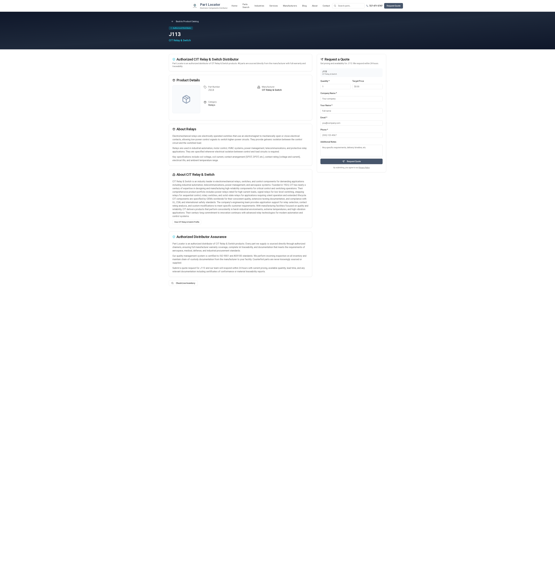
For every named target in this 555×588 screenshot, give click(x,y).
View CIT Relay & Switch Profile (186, 222)
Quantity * (325, 81)
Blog (304, 6)
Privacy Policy (364, 168)
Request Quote (393, 6)
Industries (259, 6)
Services (273, 6)
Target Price (358, 81)
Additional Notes (328, 142)
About (314, 6)
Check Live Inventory (185, 283)
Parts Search (246, 5)
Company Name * (328, 93)
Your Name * (326, 105)
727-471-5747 (375, 6)
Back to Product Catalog (187, 21)
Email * (323, 117)
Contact (326, 6)
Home (234, 6)
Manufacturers (290, 6)
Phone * (324, 130)
